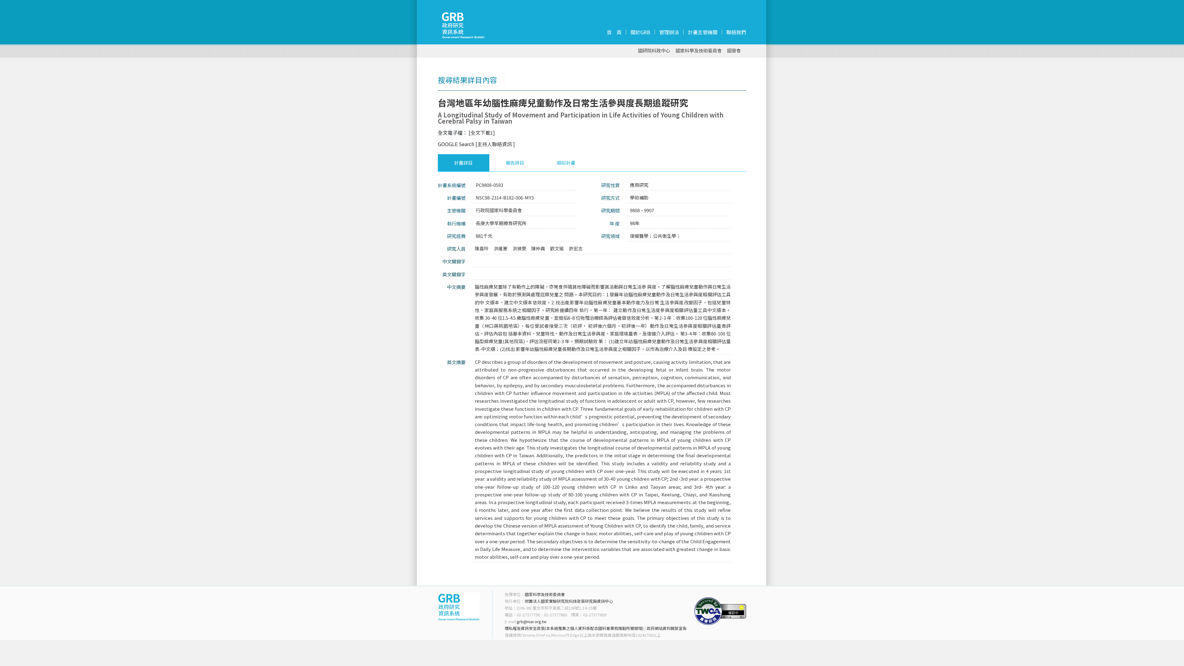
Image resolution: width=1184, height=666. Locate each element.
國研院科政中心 (654, 50)
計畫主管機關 (702, 32)
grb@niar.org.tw (531, 621)
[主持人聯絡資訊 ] (495, 144)
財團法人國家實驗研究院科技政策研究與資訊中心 (569, 601)
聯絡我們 (736, 32)
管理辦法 (669, 32)
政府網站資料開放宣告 (667, 628)
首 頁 (614, 32)
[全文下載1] (482, 132)
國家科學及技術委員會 (699, 50)
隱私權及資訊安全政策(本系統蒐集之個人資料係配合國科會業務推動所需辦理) (574, 628)
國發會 (734, 50)
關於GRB (640, 32)
